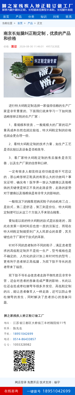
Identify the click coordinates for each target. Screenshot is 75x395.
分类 (31, 17)
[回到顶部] (70, 381)
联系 (69, 17)
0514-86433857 (24, 339)
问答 (56, 17)
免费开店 (33, 382)
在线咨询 (11, 391)
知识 (44, 17)
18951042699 (23, 334)
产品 (19, 17)
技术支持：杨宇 (50, 382)
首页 (6, 17)
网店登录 (21, 382)
